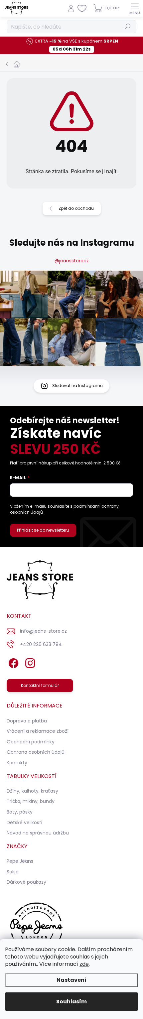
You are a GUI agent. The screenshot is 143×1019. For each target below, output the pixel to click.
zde (84, 964)
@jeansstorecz (72, 260)
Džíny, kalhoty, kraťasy (32, 791)
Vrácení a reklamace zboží (38, 731)
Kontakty (17, 762)
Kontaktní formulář (40, 685)
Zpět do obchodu (76, 208)
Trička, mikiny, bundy (31, 801)
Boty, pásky (20, 812)
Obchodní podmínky (31, 741)
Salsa (13, 871)
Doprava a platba (27, 720)
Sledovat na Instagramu (77, 385)
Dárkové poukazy (26, 882)
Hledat (127, 26)
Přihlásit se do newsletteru (43, 530)
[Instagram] (29, 662)
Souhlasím (71, 1001)
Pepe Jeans (20, 861)
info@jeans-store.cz (43, 631)
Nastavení (71, 980)
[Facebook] (12, 662)
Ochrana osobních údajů (36, 752)
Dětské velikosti (24, 822)
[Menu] (134, 8)
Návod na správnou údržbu (38, 832)
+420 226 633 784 (41, 644)
